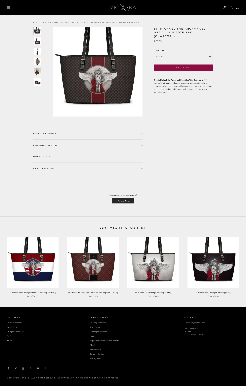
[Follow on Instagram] (23, 368)
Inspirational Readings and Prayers (104, 340)
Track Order (95, 327)
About (92, 345)
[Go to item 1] (37, 31)
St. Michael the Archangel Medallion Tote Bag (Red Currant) (93, 292)
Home (36, 23)
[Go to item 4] (37, 61)
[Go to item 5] (37, 72)
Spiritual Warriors (14, 323)
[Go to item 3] (37, 51)
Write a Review (126, 202)
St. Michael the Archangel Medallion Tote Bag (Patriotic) (33, 292)
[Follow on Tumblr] (45, 368)
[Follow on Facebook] (8, 368)
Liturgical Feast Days (15, 331)
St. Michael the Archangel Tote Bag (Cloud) (153, 292)
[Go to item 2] (37, 41)
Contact (93, 336)
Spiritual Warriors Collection (58, 23)
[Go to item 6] (37, 82)
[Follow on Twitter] (15, 368)
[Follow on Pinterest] (30, 368)
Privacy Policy (96, 358)
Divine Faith (12, 327)
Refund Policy (95, 349)
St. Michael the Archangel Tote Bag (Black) (213, 292)
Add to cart (183, 67)
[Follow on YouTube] (37, 368)
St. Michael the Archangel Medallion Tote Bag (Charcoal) (108, 23)
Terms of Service (97, 354)
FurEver (10, 336)
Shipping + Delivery (98, 323)
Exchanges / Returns (98, 331)
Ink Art (9, 340)
